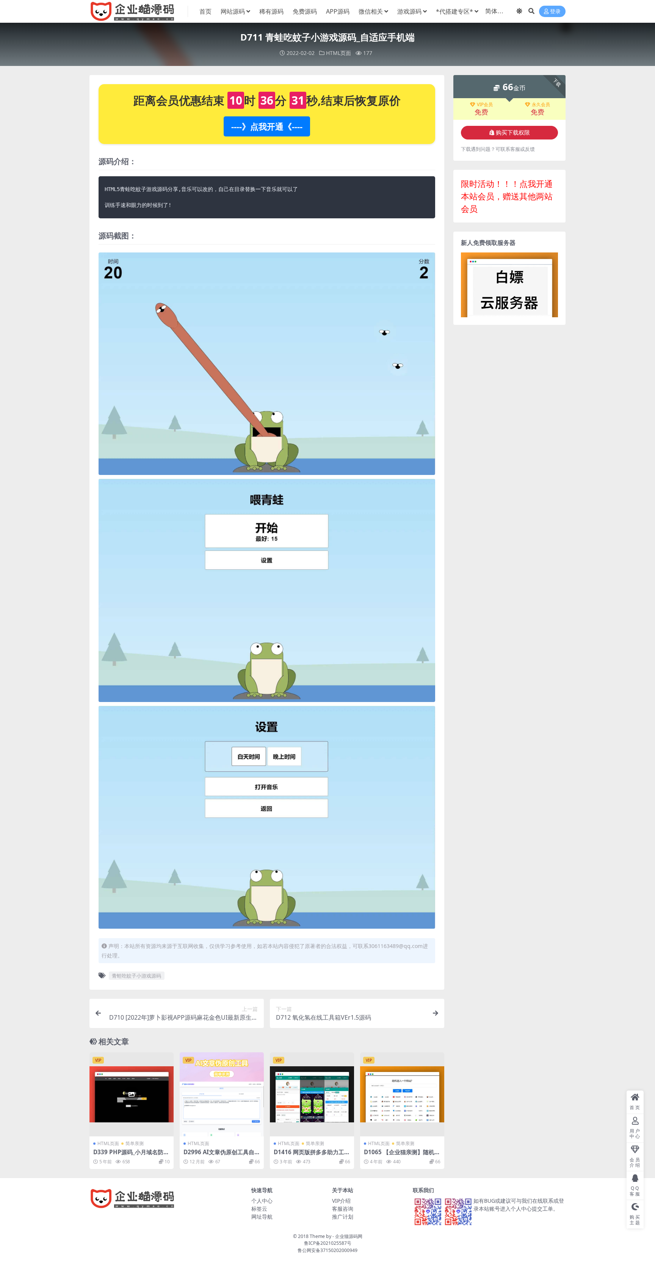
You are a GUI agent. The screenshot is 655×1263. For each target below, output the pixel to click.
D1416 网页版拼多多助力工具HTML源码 (312, 1155)
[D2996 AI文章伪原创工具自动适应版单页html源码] (222, 1094)
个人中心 (262, 1200)
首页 (205, 11)
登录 (555, 11)
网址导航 (262, 1216)
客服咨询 (342, 1208)
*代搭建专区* (454, 11)
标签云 (259, 1208)
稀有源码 (271, 11)
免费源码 (305, 11)
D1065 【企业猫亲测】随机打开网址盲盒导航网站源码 (402, 1155)
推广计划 (342, 1216)
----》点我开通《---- (266, 126)
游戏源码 (409, 11)
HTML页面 (338, 52)
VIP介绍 (341, 1200)
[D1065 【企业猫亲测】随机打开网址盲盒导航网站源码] (402, 1094)
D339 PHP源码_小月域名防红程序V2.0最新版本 (131, 1155)
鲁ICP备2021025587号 (327, 1243)
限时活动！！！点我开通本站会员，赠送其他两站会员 (507, 196)
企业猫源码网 (348, 1236)
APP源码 (337, 11)
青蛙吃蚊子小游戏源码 (136, 975)
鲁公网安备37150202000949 (327, 1250)
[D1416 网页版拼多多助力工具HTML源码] (312, 1094)
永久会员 (541, 104)
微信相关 (371, 11)
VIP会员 (485, 104)
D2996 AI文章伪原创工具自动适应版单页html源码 (221, 1155)
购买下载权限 (513, 133)
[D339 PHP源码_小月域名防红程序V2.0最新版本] (131, 1094)
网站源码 (233, 11)
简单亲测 (134, 1143)
